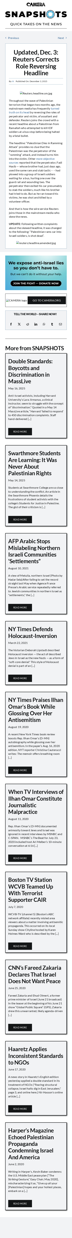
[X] (19, 324)
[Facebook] (11, 324)
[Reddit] (27, 324)
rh (13, 81)
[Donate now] (36, 256)
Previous (13, 37)
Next (61, 37)
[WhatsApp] (44, 324)
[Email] (60, 324)
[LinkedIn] (36, 324)
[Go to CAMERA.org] (36, 300)
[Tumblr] (52, 324)
